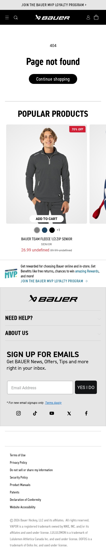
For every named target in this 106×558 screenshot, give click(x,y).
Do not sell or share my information (31, 470)
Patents (14, 492)
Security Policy (19, 477)
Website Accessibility (22, 507)
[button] (7, 17)
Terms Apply (53, 403)
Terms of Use (18, 455)
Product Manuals (20, 485)
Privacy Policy (18, 462)
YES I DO (85, 387)
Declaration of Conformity (25, 499)
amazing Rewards (87, 271)
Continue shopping (53, 79)
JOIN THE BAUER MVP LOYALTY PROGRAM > (53, 4)
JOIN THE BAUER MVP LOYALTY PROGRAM (52, 281)
